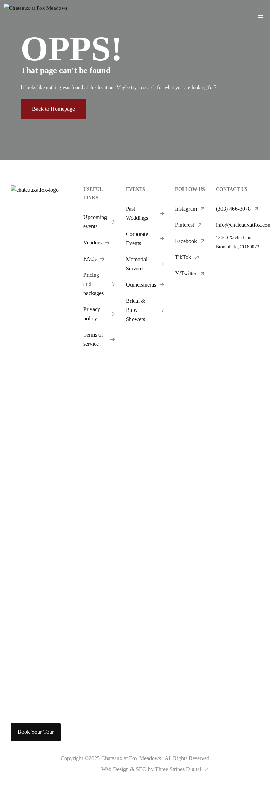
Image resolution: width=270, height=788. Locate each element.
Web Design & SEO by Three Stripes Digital (151, 769)
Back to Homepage (53, 109)
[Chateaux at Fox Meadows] (36, 17)
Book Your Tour (36, 732)
